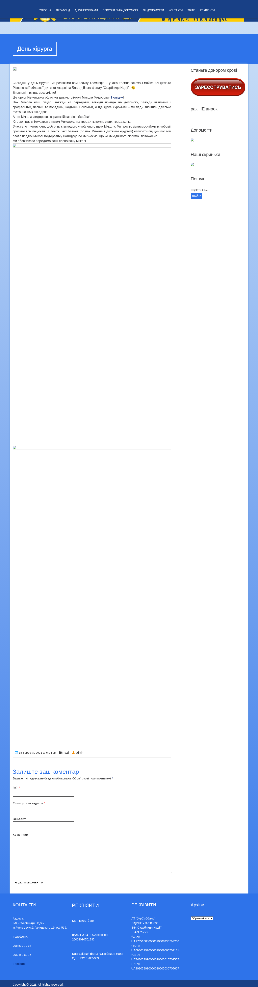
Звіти (191, 10)
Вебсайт (19, 819)
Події (66, 752)
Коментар (20, 834)
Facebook (19, 963)
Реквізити (207, 10)
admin (79, 752)
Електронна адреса (28, 803)
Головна (45, 10)
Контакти (176, 10)
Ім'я (15, 787)
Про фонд (63, 10)
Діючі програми (86, 10)
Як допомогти (153, 10)
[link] (117, 97)
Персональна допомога (120, 10)
